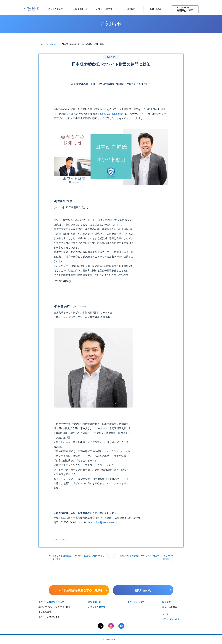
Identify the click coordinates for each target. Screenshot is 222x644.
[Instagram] (111, 626)
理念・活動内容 (169, 607)
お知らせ (53, 44)
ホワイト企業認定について (51, 602)
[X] (101, 626)
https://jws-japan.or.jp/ (111, 114)
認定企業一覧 (81, 9)
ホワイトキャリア (135, 602)
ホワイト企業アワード (106, 9)
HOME (42, 44)
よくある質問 (45, 612)
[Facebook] (121, 626)
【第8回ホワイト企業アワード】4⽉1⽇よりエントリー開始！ (143, 557)
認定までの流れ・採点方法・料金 (54, 607)
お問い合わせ (156, 9)
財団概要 (131, 9)
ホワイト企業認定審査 (49, 617)
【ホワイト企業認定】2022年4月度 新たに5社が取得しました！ (78, 557)
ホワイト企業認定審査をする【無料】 (79, 590)
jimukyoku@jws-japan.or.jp (102, 522)
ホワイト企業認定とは (57, 9)
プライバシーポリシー (172, 619)
